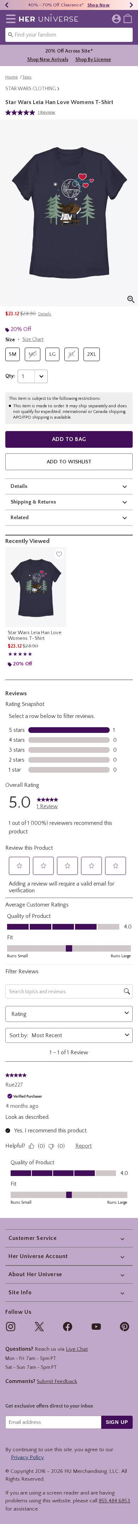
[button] (9, 19)
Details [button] (44, 314)
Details (19, 486)
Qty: (10, 376)
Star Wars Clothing (30, 89)
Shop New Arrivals (47, 59)
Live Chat (77, 1349)
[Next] (131, 5)
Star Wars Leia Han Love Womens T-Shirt (35, 635)
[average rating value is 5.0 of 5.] (21, 112)
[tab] (69, 212)
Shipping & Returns (33, 502)
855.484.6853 (114, 1501)
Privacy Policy (27, 1457)
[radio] (12, 354)
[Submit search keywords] (10, 34)
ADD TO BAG (69, 439)
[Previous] (6, 5)
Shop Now (98, 4)
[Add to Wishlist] (59, 554)
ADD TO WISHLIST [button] (69, 462)
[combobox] (69, 35)
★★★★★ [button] (20, 654)
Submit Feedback (57, 1381)
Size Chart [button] (33, 339)
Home (11, 77)
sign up (117, 1422)
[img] (10, 1326)
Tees (26, 77)
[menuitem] (127, 18)
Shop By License (93, 59)
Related (20, 518)
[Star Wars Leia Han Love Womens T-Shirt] (35, 587)
